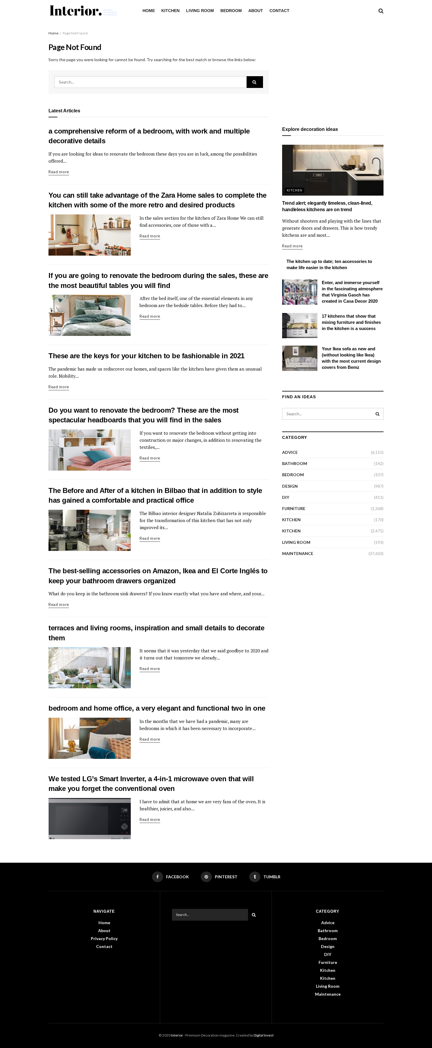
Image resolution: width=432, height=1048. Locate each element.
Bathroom (294, 463)
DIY (285, 497)
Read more (58, 171)
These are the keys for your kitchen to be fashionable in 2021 (146, 356)
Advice (290, 452)
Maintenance (297, 553)
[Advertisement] (333, 71)
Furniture (293, 508)
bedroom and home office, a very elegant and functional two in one (156, 708)
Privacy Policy (104, 938)
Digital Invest (264, 1035)
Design (290, 486)
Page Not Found (75, 33)
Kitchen (170, 10)
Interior (177, 1035)
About (255, 10)
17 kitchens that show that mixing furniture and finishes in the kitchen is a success (351, 322)
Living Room (200, 10)
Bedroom (231, 10)
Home (149, 10)
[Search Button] (255, 82)
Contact (279, 10)
